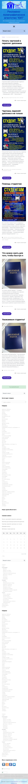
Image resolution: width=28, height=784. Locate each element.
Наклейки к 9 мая (6, 448)
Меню (3, 445)
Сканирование (6, 595)
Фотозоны (4, 501)
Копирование (16, 237)
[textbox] (14, 402)
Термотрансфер (5, 494)
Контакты (4, 606)
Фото (3, 500)
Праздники (4, 472)
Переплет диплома (12, 97)
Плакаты (4, 465)
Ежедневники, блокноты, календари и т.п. (11, 427)
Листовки (4, 441)
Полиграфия (4, 469)
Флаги (3, 497)
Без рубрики (4, 414)
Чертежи (6, 239)
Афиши (3, 412)
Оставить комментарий (21, 100)
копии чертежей (11, 237)
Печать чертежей (6, 594)
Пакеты (3, 458)
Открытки (4, 455)
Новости (4, 451)
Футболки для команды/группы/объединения (13, 521)
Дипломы (5, 237)
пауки (3, 459)
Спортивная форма (6, 486)
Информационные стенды (8, 583)
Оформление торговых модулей (10, 590)
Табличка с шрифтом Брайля (8, 491)
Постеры (4, 470)
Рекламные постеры (6, 475)
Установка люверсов (7, 598)
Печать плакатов (6, 597)
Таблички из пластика (7, 493)
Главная (3, 37)
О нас (3, 566)
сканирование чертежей (6, 170)
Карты (3, 434)
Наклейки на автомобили (7, 449)
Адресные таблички (6, 409)
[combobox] (14, 402)
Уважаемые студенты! (13, 319)
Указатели (4, 495)
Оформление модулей (6, 456)
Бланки (3, 417)
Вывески (4, 421)
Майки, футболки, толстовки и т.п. (9, 444)
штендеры (4, 505)
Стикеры (4, 488)
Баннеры (4, 413)
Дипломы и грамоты (7, 574)
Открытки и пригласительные (9, 573)
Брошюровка (6, 97)
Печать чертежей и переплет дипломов (12, 42)
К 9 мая (3, 430)
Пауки (3, 461)
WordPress (21, 776)
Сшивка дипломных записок (9, 601)
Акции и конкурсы (6, 410)
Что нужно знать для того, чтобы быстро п (12, 254)
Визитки (3, 420)
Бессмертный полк (6, 416)
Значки (3, 428)
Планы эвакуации (6, 466)
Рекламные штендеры (7, 588)
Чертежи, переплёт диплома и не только (12, 112)
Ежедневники (5, 426)
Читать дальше (6, 105)
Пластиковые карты (6, 468)
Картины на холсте (6, 433)
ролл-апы (4, 477)
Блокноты (5, 576)
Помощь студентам (12, 184)
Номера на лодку (5, 452)
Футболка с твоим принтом (8, 529)
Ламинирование (6, 602)
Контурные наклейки (6, 435)
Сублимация (4, 490)
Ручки (3, 480)
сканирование (18, 169)
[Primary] (14, 26)
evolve (6, 776)
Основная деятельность (7, 454)
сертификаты (5, 481)
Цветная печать (5, 503)
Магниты (4, 442)
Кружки (3, 440)
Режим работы (5, 605)
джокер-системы (5, 423)
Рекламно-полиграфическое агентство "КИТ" (14, 14)
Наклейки (4, 447)
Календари (4, 431)
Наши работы (5, 603)
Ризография (4, 476)
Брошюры (5, 577)
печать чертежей (20, 97)
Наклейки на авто (6, 526)
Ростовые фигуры (6, 479)
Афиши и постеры (7, 570)
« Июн (3, 556)
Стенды (3, 487)
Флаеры (3, 498)
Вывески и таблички (7, 584)
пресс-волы (4, 473)
